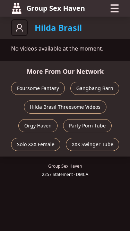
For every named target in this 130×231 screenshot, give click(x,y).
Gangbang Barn (94, 88)
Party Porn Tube (87, 125)
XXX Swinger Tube (92, 144)
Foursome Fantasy (38, 88)
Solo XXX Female (35, 144)
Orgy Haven (38, 125)
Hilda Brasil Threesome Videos (65, 107)
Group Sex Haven (55, 8)
